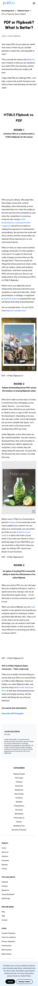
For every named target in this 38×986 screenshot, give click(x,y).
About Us (5, 852)
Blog (3, 912)
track (33, 607)
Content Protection (8, 933)
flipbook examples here (16, 310)
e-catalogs (18, 222)
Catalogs (19, 782)
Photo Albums (19, 818)
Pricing (4, 869)
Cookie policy (7, 946)
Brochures (19, 786)
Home (4, 848)
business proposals (12, 299)
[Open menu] (34, 3)
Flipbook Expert (23, 11)
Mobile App (6, 898)
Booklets (19, 802)
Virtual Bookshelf (8, 894)
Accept (10, 982)
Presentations (19, 806)
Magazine (5, 890)
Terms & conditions (9, 937)
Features (5, 856)
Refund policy (7, 950)
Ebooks (19, 822)
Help (3, 916)
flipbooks (31, 59)
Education (19, 810)
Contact (4, 920)
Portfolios (19, 798)
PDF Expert (19, 778)
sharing (12, 522)
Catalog (4, 886)
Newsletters (19, 814)
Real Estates (19, 794)
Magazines (19, 790)
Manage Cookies (24, 982)
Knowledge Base (8, 11)
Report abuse (6, 954)
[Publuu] (9, 3)
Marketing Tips (19, 826)
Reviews (5, 865)
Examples (5, 860)
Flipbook (5, 882)
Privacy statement (8, 941)
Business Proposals (19, 830)
